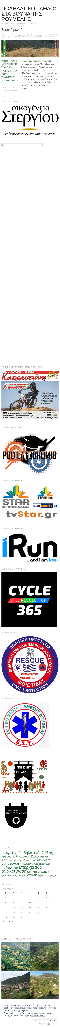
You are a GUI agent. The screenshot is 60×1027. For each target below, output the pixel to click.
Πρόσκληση (9, 867)
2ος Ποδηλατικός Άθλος (22, 856)
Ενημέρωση (10, 863)
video (47, 860)
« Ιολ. (3, 921)
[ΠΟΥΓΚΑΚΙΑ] (44, 956)
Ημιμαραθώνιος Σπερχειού (36, 863)
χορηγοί (52, 875)
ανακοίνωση (13, 871)
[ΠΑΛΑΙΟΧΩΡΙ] (15, 956)
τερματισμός (42, 876)
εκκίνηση (43, 871)
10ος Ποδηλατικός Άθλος (50, 42)
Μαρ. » (10, 921)
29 (6, 917)
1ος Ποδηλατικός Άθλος (32, 852)
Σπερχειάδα (30, 867)
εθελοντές (32, 871)
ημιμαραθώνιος (9, 875)
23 (14, 912)
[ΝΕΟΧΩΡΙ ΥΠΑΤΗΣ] (44, 985)
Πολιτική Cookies (38, 1015)
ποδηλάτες (22, 875)
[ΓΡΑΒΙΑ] (15, 985)
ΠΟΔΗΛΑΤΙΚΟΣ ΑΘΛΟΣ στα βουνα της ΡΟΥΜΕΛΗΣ (29, 13)
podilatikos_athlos (11, 90)
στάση (32, 875)
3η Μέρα (40, 857)
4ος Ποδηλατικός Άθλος (31, 860)
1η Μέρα (6, 853)
